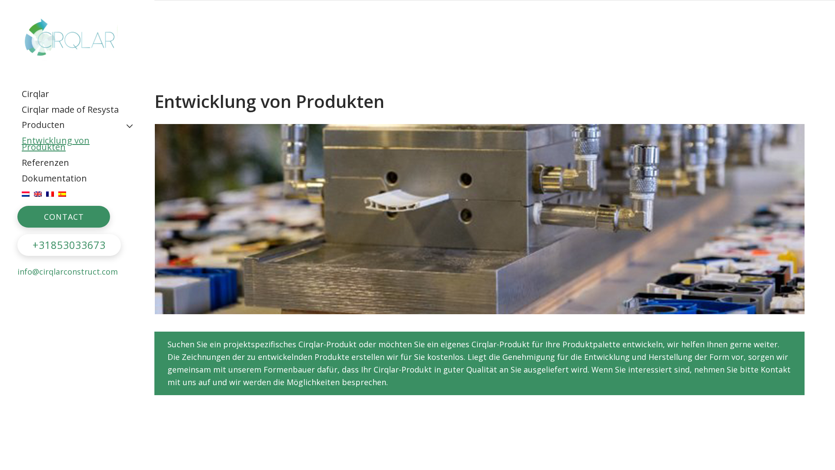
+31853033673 (69, 245)
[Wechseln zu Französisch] (50, 193)
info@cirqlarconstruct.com (67, 271)
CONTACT (64, 217)
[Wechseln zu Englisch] (38, 193)
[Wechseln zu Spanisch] (62, 193)
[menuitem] (77, 94)
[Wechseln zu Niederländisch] (26, 193)
